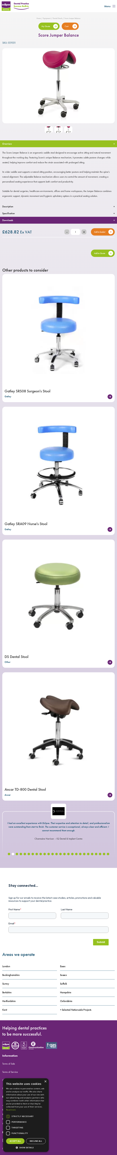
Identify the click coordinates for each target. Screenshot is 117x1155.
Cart (67, 26)
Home (39, 18)
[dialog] (26, 1115)
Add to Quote (99, 253)
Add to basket (99, 232)
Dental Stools (57, 18)
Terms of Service (10, 1072)
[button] (9, 854)
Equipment (47, 18)
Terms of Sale (8, 1063)
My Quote (45, 26)
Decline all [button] (36, 1141)
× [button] (45, 1081)
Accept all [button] (15, 1141)
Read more (11, 1109)
